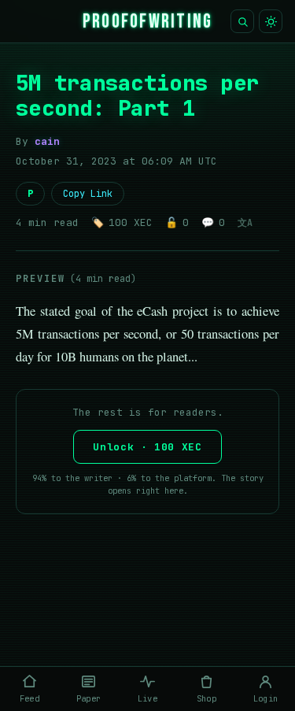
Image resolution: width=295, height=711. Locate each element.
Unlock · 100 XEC (147, 447)
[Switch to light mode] (270, 21)
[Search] (242, 21)
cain (47, 141)
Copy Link (87, 193)
